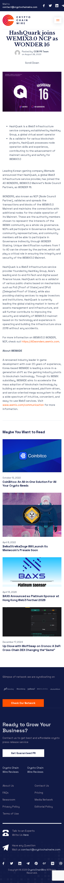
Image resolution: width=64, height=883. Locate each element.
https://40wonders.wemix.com (40, 341)
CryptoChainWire (37, 869)
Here (26, 834)
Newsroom (9, 799)
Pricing (39, 792)
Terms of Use (11, 813)
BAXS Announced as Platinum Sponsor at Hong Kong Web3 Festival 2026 (31, 598)
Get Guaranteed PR (23, 753)
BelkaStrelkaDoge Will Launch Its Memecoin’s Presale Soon (25, 548)
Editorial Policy (44, 806)
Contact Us (42, 785)
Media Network (44, 799)
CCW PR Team (41, 51)
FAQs (6, 792)
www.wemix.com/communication (23, 404)
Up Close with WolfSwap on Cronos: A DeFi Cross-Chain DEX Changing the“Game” (31, 648)
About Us (8, 785)
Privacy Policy (11, 806)
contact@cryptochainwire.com (20, 7)
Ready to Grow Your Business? (27, 727)
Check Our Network (23, 703)
